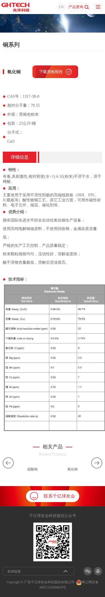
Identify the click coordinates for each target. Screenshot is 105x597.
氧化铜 (72, 469)
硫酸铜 (32, 469)
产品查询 (76, 7)
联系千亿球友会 (59, 496)
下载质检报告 (51, 72)
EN (61, 7)
